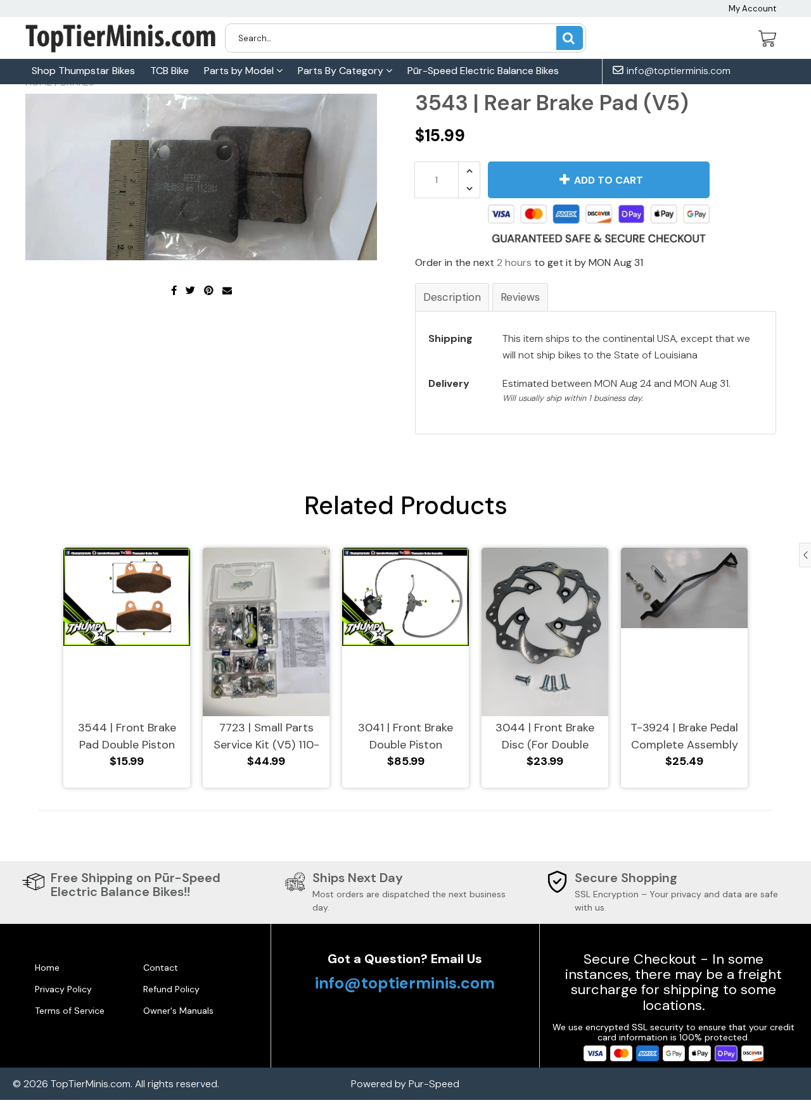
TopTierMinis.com (91, 1083)
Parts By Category (342, 70)
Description (452, 297)
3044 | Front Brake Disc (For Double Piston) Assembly (544, 737)
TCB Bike (169, 70)
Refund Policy (171, 989)
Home (47, 967)
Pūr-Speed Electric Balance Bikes (483, 70)
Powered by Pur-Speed (405, 1083)
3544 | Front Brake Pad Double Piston (127, 736)
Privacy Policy (63, 989)
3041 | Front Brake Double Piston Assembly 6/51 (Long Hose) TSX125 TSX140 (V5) (405, 737)
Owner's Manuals (178, 1010)
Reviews (520, 297)
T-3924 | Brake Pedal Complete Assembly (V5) (684, 737)
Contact (160, 967)
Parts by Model (240, 70)
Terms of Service (70, 1010)
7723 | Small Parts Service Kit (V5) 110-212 (266, 737)
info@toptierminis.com (677, 71)
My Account (752, 8)
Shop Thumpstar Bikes (83, 70)
